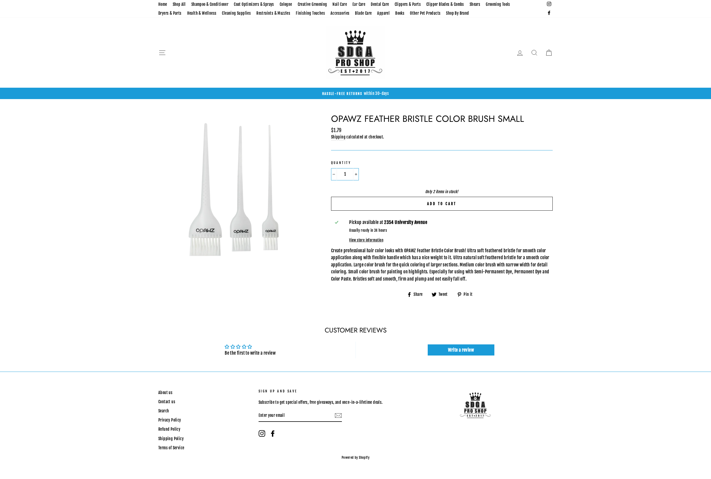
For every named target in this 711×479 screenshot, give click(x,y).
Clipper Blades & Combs (445, 4)
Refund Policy (169, 429)
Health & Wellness (202, 13)
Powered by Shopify (355, 457)
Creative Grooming (312, 4)
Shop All (179, 4)
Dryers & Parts (170, 13)
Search (163, 411)
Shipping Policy (171, 438)
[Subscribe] (338, 415)
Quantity (341, 163)
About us (165, 392)
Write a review (461, 350)
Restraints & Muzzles (273, 13)
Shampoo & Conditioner (209, 4)
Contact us (166, 401)
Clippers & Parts (408, 4)
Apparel (383, 13)
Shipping (338, 137)
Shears (475, 4)
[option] (355, 93)
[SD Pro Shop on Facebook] (272, 433)
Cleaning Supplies (236, 13)
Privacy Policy (169, 420)
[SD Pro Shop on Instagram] (262, 433)
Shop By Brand (457, 13)
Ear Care (358, 4)
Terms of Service (171, 447)
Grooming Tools (498, 4)
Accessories (340, 13)
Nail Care (339, 4)
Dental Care (380, 4)
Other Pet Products (425, 13)
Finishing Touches (310, 13)
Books (399, 13)
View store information (366, 240)
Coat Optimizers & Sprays (254, 4)
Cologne (286, 4)
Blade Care (363, 13)
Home (162, 4)
